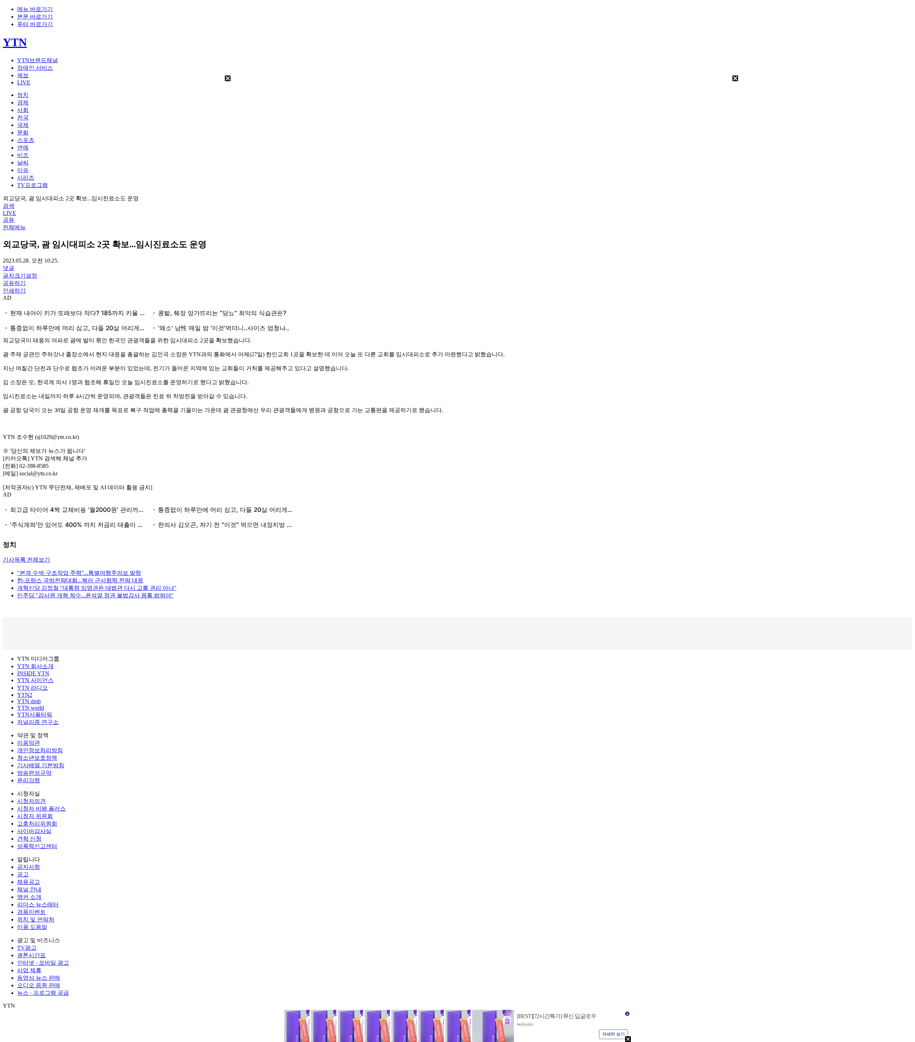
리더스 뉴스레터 (38, 904)
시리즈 (25, 178)
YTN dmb (29, 701)
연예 (23, 148)
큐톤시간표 (31, 955)
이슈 (23, 170)
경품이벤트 (31, 912)
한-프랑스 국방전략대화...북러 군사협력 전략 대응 (80, 580)
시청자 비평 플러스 (41, 809)
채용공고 (28, 882)
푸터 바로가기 (35, 24)
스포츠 (25, 140)
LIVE (23, 82)
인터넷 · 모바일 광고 (43, 963)
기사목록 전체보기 (26, 560)
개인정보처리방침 (40, 750)
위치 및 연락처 (35, 919)
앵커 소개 (29, 897)
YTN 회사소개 (35, 666)
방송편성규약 (34, 773)
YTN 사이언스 (35, 680)
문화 (23, 132)
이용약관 (28, 743)
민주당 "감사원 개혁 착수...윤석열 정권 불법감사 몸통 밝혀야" (95, 595)
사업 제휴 (29, 970)
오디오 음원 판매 (38, 985)
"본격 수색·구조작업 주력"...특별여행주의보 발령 (79, 573)
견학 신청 (29, 839)
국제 (23, 125)
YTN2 (24, 695)
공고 (23, 874)
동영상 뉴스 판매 (38, 978)
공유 (8, 220)
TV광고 (26, 948)
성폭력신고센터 (37, 846)
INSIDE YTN (33, 673)
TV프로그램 (32, 185)
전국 (23, 117)
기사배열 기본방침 (40, 765)
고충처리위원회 (37, 824)
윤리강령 (28, 780)
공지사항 (28, 867)
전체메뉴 (14, 227)
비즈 (23, 155)
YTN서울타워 (34, 714)
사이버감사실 (34, 831)
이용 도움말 (32, 927)
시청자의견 (31, 801)
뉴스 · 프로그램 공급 (43, 993)
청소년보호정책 (37, 758)
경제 (23, 102)
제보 (23, 75)
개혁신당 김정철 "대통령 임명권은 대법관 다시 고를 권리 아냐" (97, 588)
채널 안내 (29, 889)
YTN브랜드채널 (37, 60)
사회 (23, 110)
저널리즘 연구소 (38, 722)
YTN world (30, 708)
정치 (23, 95)
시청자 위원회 (35, 816)
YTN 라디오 (32, 688)
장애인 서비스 (35, 68)
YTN (15, 42)
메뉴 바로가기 (35, 9)
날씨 (23, 163)
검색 (8, 206)
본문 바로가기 (35, 17)
